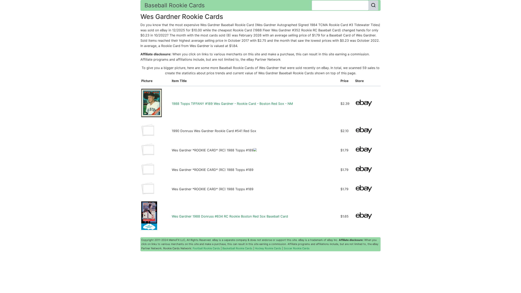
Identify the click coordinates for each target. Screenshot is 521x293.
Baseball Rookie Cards (174, 5)
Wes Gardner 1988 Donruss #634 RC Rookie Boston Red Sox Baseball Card (230, 216)
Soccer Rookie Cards (297, 248)
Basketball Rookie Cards (237, 248)
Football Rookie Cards (206, 248)
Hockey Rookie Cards (268, 248)
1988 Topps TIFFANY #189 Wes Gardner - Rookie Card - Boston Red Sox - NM (232, 104)
